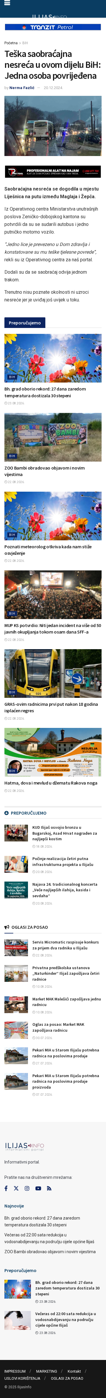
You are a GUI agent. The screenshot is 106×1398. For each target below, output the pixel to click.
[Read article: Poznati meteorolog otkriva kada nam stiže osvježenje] (53, 516)
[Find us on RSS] (49, 1188)
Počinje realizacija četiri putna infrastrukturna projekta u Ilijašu (62, 861)
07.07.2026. (44, 1094)
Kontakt (74, 1371)
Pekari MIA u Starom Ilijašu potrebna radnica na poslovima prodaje (65, 1053)
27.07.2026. (44, 1063)
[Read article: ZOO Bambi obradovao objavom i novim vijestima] (53, 437)
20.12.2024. (53, 88)
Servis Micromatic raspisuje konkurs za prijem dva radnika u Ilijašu (65, 945)
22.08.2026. (16, 482)
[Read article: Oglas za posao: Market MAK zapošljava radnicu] (16, 1030)
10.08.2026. (44, 986)
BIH (25, 43)
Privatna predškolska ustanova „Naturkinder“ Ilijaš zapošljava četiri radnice (66, 973)
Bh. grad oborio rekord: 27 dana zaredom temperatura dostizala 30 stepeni (67, 1288)
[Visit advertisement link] (53, 32)
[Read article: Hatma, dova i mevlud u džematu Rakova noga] (53, 752)
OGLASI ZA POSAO (67, 1378)
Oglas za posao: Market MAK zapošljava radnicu (58, 1027)
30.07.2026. (44, 1038)
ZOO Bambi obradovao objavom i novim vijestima (50, 1251)
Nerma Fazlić (21, 88)
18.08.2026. (44, 846)
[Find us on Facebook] (6, 1188)
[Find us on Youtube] (38, 1188)
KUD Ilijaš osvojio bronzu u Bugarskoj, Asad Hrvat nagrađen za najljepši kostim (64, 833)
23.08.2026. (16, 403)
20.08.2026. (44, 872)
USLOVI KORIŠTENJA (22, 1378)
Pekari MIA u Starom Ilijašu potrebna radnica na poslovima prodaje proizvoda (65, 1081)
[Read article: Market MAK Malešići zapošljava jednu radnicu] (16, 1004)
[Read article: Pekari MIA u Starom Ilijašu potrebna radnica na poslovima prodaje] (16, 1055)
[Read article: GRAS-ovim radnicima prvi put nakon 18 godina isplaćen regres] (53, 673)
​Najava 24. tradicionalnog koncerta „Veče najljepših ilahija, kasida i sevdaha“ (64, 890)
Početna (11, 43)
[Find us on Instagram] (27, 1188)
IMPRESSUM (15, 1371)
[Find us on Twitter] (16, 1188)
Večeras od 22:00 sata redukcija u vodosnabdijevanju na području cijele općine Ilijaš (65, 1319)
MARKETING (46, 1371)
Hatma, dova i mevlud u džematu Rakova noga (50, 783)
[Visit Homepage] (49, 18)
